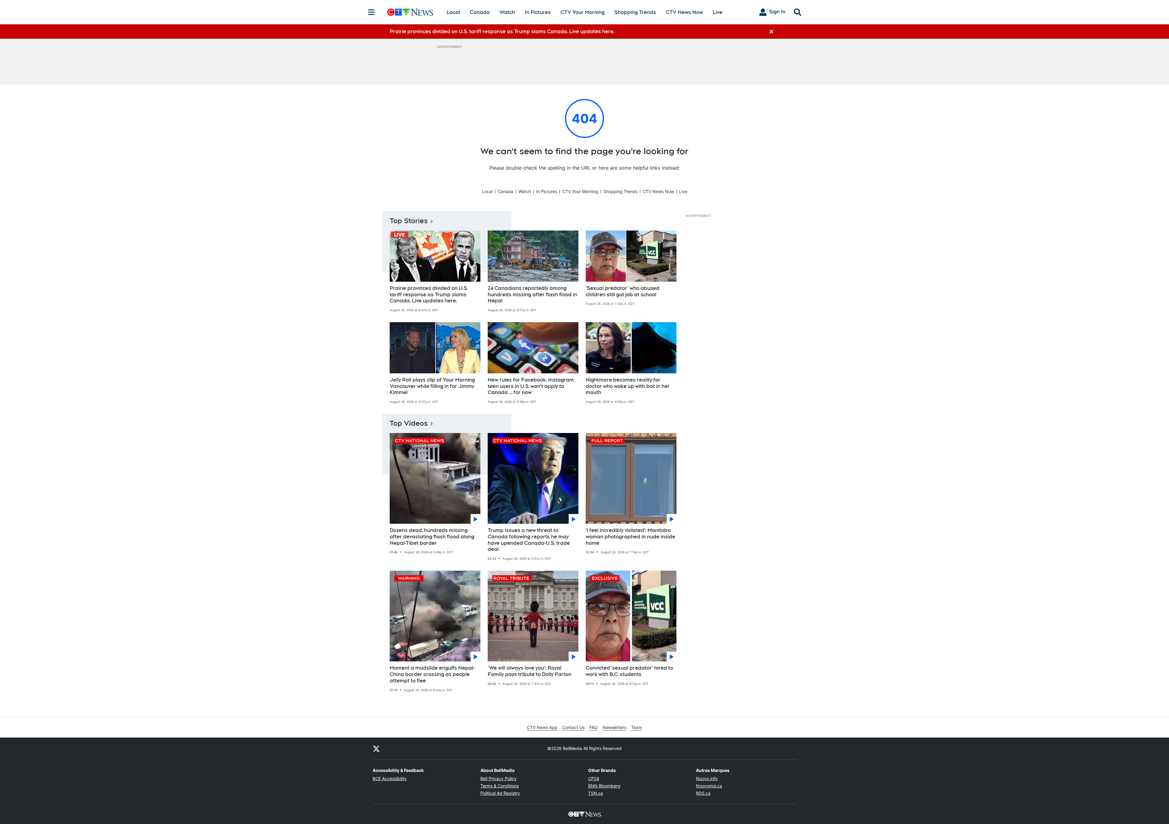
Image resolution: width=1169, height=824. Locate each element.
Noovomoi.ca (709, 785)
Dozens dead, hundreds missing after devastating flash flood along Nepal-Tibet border (432, 536)
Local (453, 12)
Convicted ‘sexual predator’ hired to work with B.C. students (629, 671)
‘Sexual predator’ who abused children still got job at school (622, 291)
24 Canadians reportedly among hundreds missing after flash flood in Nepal (532, 294)
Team (636, 727)
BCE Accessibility (390, 778)
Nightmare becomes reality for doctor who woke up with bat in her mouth (628, 386)
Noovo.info (707, 778)
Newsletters (614, 727)
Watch (507, 12)
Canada (480, 12)
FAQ (593, 727)
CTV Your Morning (582, 12)
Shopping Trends (635, 12)
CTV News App (542, 727)
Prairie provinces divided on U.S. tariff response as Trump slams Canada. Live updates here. (429, 294)
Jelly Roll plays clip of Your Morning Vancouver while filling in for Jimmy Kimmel (432, 386)
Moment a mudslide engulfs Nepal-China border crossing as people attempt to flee (432, 674)
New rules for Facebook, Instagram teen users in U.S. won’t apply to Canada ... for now (531, 386)
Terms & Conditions (499, 785)
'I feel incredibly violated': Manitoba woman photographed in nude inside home (630, 536)
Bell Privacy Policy (498, 778)
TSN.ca (595, 793)
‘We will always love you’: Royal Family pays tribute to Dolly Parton (529, 671)
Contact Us (573, 727)
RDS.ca (703, 793)
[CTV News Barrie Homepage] (410, 12)
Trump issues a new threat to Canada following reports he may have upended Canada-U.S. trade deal (529, 539)
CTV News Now (684, 12)
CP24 (593, 778)
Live (717, 12)
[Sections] (371, 12)
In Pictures (538, 12)
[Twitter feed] (376, 748)
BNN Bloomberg (604, 785)
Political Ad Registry (500, 793)
